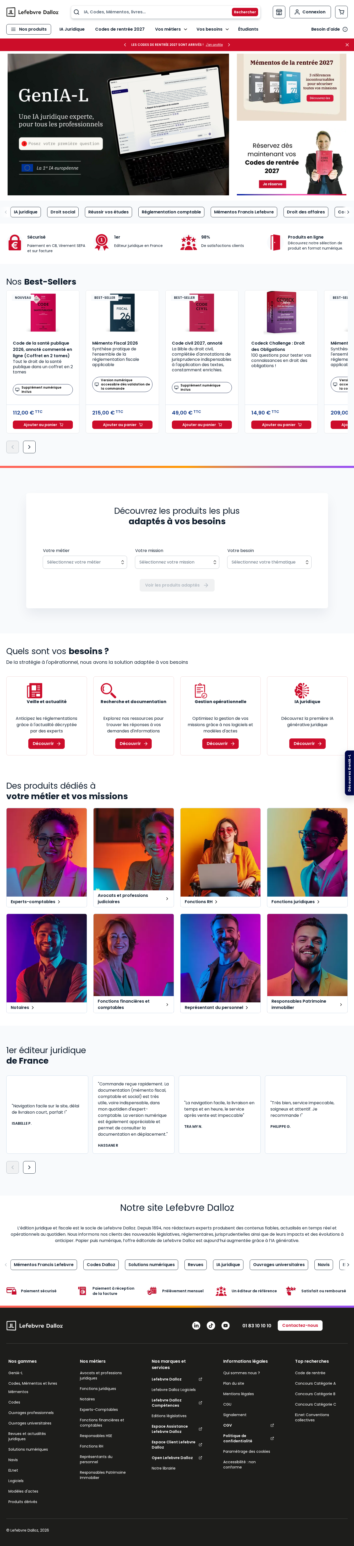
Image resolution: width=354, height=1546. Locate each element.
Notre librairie (164, 1468)
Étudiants (248, 29)
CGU (227, 1404)
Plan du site (233, 1383)
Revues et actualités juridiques (27, 1436)
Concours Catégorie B (315, 1393)
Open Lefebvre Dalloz (172, 1457)
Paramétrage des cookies (246, 1451)
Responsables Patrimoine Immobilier (103, 1475)
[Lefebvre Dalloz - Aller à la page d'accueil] (32, 12)
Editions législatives (169, 1415)
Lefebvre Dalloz (167, 1379)
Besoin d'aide (325, 29)
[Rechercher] (242, 12)
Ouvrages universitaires (279, 1265)
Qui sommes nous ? (241, 1373)
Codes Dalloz (101, 1265)
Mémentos (18, 1391)
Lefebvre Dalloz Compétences (167, 1403)
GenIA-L (15, 1373)
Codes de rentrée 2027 (120, 29)
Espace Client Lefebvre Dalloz (173, 1444)
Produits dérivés (22, 1501)
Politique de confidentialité (237, 1438)
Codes (14, 1402)
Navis (324, 1265)
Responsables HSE (96, 1435)
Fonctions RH (91, 1446)
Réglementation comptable (171, 212)
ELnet (13, 1470)
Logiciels (16, 1480)
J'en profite (214, 45)
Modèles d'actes (23, 1491)
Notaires (87, 1399)
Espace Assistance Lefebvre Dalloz (170, 1429)
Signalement (235, 1414)
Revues (195, 1265)
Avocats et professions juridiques (101, 1375)
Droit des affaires (306, 212)
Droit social (63, 212)
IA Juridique (72, 29)
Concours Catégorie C (315, 1404)
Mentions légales (238, 1393)
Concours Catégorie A (315, 1383)
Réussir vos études (108, 212)
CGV (227, 1425)
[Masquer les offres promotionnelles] (349, 44)
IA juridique (25, 212)
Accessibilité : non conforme (239, 1464)
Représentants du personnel (96, 1459)
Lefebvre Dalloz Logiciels (174, 1389)
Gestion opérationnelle (220, 702)
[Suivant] (29, 447)
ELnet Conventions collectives (312, 1417)
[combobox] (165, 12)
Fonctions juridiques (98, 1388)
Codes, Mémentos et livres (32, 1383)
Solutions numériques (151, 1265)
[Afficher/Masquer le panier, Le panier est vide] (341, 12)
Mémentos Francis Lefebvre (244, 212)
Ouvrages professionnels (31, 1412)
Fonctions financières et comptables (102, 1422)
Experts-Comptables (99, 1409)
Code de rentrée (310, 1373)
